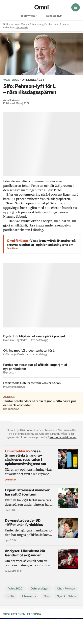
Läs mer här (22, 27)
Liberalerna (29, 596)
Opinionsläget (33, 80)
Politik (10, 596)
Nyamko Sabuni (66, 596)
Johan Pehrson (66, 588)
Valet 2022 (11, 80)
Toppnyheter (28, 15)
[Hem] (41, 7)
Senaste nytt (54, 15)
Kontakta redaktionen (63, 437)
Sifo (46, 596)
